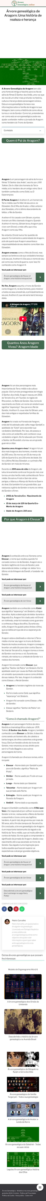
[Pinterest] (16, 909)
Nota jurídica (20, 1195)
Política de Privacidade (28, 1193)
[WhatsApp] (21, 909)
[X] (10, 909)
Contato (16, 1193)
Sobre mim (29, 1195)
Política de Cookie (8, 1195)
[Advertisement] (23, 40)
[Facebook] (4, 909)
